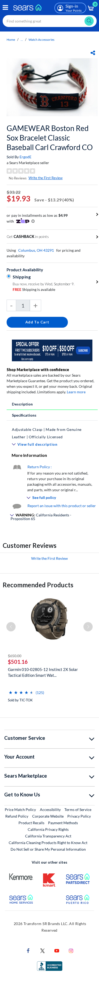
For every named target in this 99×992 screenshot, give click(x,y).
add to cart (37, 322)
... (22, 40)
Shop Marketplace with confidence (38, 369)
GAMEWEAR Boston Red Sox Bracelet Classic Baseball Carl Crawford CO (50, 138)
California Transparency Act (48, 836)
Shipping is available (34, 289)
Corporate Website (48, 816)
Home (11, 40)
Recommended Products (38, 585)
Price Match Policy (20, 809)
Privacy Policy (79, 816)
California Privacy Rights (48, 829)
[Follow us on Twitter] (42, 950)
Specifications (24, 415)
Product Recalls (31, 822)
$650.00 (14, 655)
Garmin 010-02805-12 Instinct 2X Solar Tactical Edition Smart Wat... (43, 672)
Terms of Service (77, 809)
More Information (29, 455)
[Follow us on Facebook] (28, 950)
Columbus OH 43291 (36, 250)
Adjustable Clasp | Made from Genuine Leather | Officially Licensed (47, 433)
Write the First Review (46, 178)
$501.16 (18, 662)
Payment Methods (63, 822)
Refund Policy (16, 816)
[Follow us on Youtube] (56, 950)
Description (22, 404)
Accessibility (50, 809)
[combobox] (50, 21)
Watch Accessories (41, 40)
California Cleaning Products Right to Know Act (48, 842)
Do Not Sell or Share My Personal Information (48, 849)
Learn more (76, 392)
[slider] (21, 690)
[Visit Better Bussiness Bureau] (49, 965)
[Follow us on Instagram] (71, 950)
